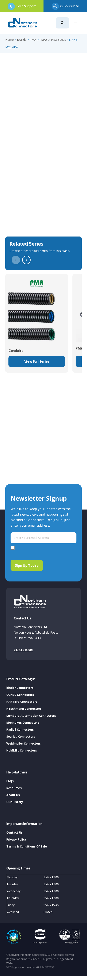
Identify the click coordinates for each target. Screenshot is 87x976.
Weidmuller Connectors (23, 743)
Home (9, 40)
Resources (14, 788)
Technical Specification (26, 228)
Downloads (15, 216)
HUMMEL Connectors (21, 750)
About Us (13, 795)
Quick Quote (69, 6)
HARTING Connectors (21, 702)
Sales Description (21, 203)
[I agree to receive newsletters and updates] (13, 547)
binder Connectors (19, 688)
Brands (21, 40)
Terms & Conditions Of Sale (26, 846)
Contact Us (14, 832)
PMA (33, 40)
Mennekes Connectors (22, 723)
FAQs (10, 781)
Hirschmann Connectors (24, 709)
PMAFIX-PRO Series (52, 40)
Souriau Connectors (20, 736)
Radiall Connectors (20, 729)
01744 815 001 (23, 650)
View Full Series (36, 361)
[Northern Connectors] (23, 23)
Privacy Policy (16, 839)
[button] (62, 22)
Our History (14, 802)
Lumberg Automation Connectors (31, 716)
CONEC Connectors (20, 695)
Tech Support (26, 6)
